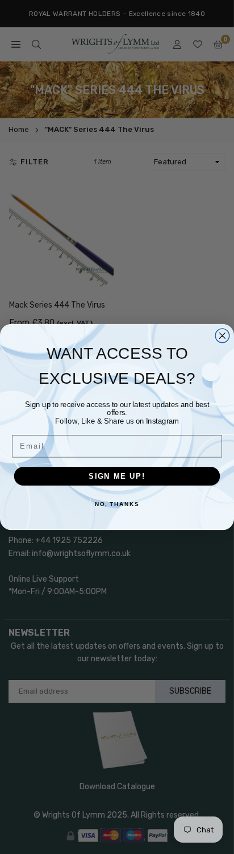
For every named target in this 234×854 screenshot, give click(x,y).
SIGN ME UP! (117, 476)
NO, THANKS (117, 504)
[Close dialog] (222, 336)
